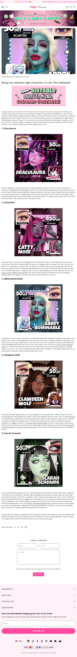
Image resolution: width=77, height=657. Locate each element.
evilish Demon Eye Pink (19, 273)
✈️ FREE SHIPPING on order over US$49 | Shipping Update (42, 2)
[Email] (26, 527)
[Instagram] (28, 641)
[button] (3, 7)
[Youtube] (50, 641)
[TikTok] (32, 641)
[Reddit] (59, 641)
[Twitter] (41, 641)
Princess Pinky (6, 273)
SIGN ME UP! (39, 631)
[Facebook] (37, 641)
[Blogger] (55, 641)
